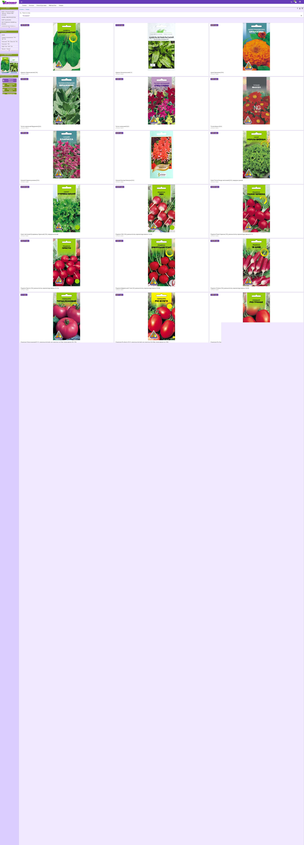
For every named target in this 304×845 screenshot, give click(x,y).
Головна (21, 9)
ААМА (3, 35)
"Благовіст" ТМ (5, 44)
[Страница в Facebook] (297, 8)
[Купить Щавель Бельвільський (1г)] (14, 64)
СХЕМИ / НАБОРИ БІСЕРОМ (9, 17)
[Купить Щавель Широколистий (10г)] (5, 64)
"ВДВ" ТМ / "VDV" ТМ (7, 46)
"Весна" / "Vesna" (6, 49)
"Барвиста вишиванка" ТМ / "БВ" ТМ (9, 38)
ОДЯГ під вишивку (6, 19)
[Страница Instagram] (302, 8)
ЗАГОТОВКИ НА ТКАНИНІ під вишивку (9, 23)
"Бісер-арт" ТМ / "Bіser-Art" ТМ (9, 41)
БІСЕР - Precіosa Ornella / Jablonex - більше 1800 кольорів (8, 13)
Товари (27, 9)
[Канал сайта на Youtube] (300, 8)
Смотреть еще (161, 834)
